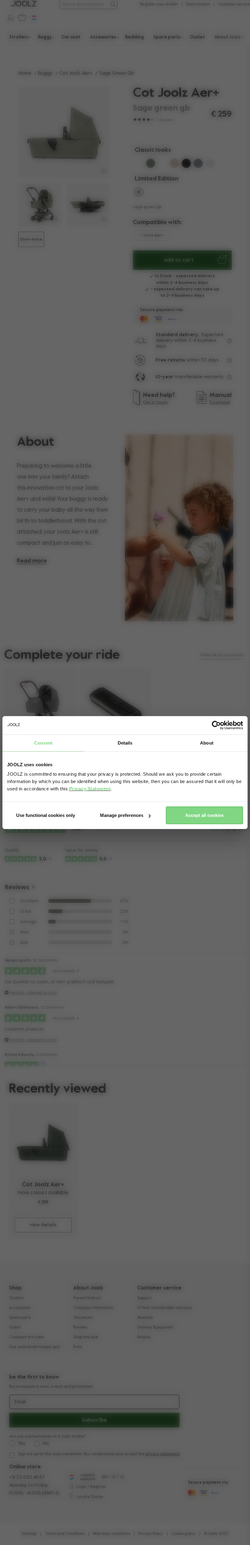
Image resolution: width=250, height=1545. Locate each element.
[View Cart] (21, 17)
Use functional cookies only (45, 815)
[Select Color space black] (186, 164)
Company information (93, 1308)
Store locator (198, 4)
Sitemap (29, 1534)
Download (219, 402)
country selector (88, 1477)
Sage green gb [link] (116, 73)
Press (77, 1347)
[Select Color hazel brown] (139, 193)
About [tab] (206, 742)
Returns (144, 1337)
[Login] (7, 17)
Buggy (45, 73)
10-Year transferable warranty (164, 1308)
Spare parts (20, 1318)
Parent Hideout (87, 1298)
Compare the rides (26, 1337)
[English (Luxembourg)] (71, 1477)
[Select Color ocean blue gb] (210, 164)
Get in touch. (156, 402)
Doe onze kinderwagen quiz (34, 1347)
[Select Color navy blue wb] (139, 164)
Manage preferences (121, 815)
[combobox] (84, 4)
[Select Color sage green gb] (162, 164)
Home (24, 73)
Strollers (16, 1298)
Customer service (234, 4)
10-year (165, 377)
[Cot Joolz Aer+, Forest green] (43, 1142)
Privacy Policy (150, 1534)
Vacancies (82, 1318)
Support (144, 1298)
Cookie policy (183, 1534)
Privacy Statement (90, 788)
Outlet (15, 1327)
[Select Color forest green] (150, 164)
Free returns (170, 360)
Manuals (145, 1318)
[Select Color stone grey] (198, 164)
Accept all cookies (204, 815)
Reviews (80, 1327)
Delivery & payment (155, 1327)
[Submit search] (113, 4)
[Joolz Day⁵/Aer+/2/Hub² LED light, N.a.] (115, 702)
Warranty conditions (111, 1534)
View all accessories (222, 655)
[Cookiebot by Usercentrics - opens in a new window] (216, 725)
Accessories (19, 1308)
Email (20, 1402)
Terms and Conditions (65, 1534)
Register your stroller (159, 4)
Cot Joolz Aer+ (75, 73)
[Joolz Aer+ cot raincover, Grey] (40, 706)
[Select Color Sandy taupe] (174, 164)
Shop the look (85, 1337)
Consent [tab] (43, 742)
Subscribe (94, 1420)
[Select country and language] (32, 17)
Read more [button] (32, 561)
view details (43, 1225)
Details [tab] (125, 742)
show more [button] (31, 239)
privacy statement (162, 1454)
